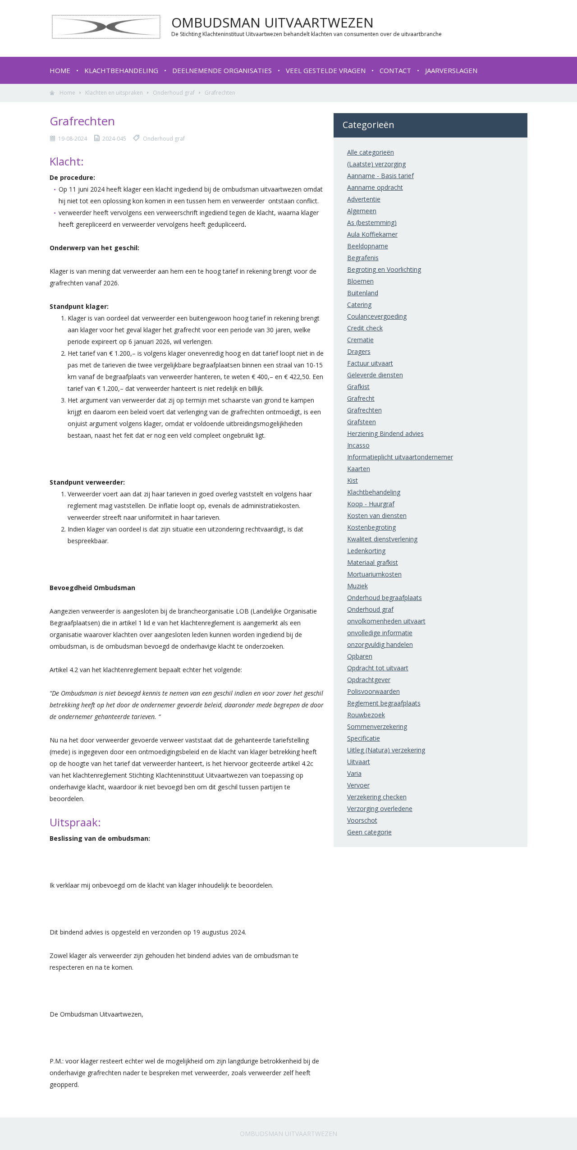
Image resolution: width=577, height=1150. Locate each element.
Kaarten (358, 468)
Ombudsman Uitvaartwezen (288, 1133)
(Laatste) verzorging (376, 164)
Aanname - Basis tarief (380, 175)
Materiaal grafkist (372, 562)
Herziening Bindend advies (385, 433)
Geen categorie (369, 832)
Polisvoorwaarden (373, 691)
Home (60, 70)
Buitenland (362, 293)
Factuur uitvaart (370, 363)
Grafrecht (361, 398)
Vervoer (358, 785)
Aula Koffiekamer (372, 234)
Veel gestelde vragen (326, 70)
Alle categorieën (370, 152)
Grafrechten (364, 410)
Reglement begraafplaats (384, 703)
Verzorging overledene (379, 808)
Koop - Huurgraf (370, 503)
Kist (352, 480)
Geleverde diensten (375, 375)
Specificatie (363, 738)
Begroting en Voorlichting (384, 269)
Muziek (357, 586)
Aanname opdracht (375, 187)
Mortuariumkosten (374, 574)
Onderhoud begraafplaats (384, 597)
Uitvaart (358, 761)
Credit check (365, 328)
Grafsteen (361, 421)
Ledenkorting (366, 550)
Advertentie (363, 199)
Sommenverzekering (377, 726)
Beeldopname (367, 246)
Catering (359, 304)
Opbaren (359, 656)
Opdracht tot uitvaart (377, 668)
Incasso (358, 445)
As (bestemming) (372, 222)
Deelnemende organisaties (222, 70)
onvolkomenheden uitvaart (386, 621)
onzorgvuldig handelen (380, 644)
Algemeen (361, 210)
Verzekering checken (377, 797)
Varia (354, 773)
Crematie (360, 339)
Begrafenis (363, 257)
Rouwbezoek (366, 714)
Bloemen (360, 281)
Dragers (359, 351)
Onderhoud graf (174, 92)
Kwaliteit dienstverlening (382, 539)
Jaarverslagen (451, 70)
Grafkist (358, 386)
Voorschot (362, 820)
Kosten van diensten (377, 515)
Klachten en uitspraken (114, 92)
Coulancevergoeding (377, 316)
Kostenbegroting (371, 527)
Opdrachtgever (368, 679)
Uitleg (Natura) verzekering (386, 750)
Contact (395, 70)
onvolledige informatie (379, 632)
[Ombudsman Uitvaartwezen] (106, 36)
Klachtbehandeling (121, 70)
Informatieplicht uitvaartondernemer (400, 457)
